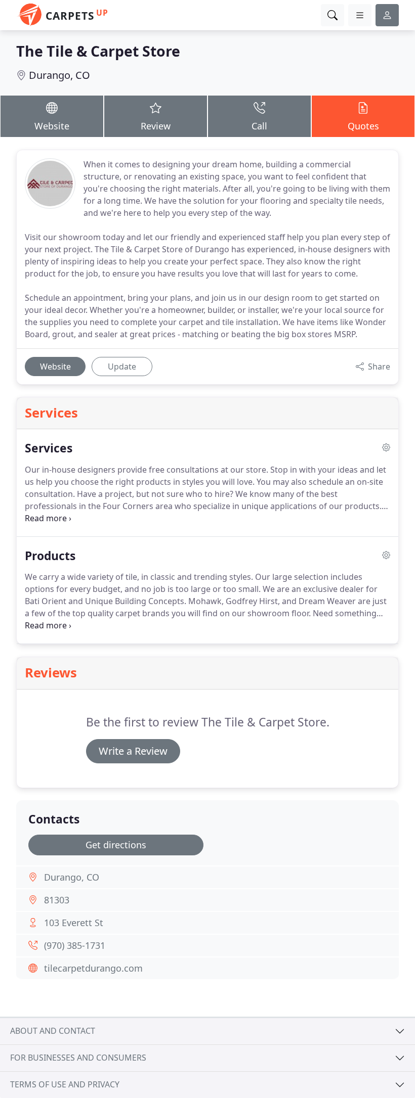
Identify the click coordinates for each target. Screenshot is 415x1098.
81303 (56, 900)
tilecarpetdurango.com (93, 968)
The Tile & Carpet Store (98, 51)
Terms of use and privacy (64, 1084)
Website (51, 126)
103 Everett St (73, 923)
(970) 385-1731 (74, 945)
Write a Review (133, 751)
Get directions (116, 845)
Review (156, 126)
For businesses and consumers (78, 1057)
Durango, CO (59, 75)
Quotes (363, 126)
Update (122, 366)
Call (259, 126)
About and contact (52, 1030)
